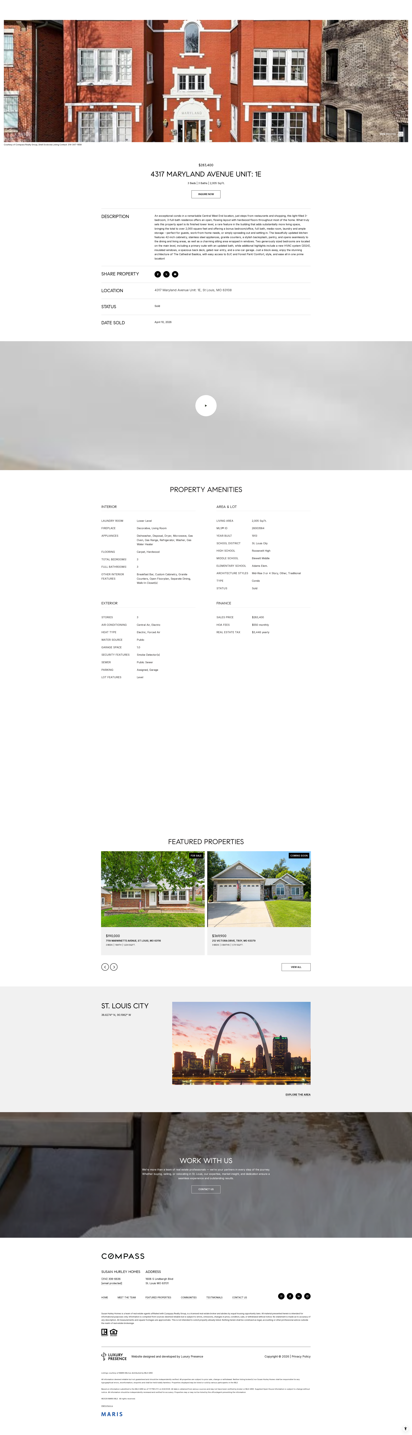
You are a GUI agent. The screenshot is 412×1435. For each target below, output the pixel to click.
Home (104, 1297)
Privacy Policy (301, 1356)
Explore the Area (298, 1094)
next (24, 134)
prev (15, 134)
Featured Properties (158, 1297)
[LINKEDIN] (298, 1296)
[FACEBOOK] (290, 1296)
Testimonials (214, 1297)
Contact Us (239, 1297)
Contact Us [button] (206, 1189)
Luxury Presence (192, 1356)
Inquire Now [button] (206, 194)
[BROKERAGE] (307, 1296)
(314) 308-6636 (111, 1278)
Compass (168, 1313)
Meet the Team (127, 1297)
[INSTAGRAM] (281, 1296)
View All (296, 967)
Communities (189, 1297)
